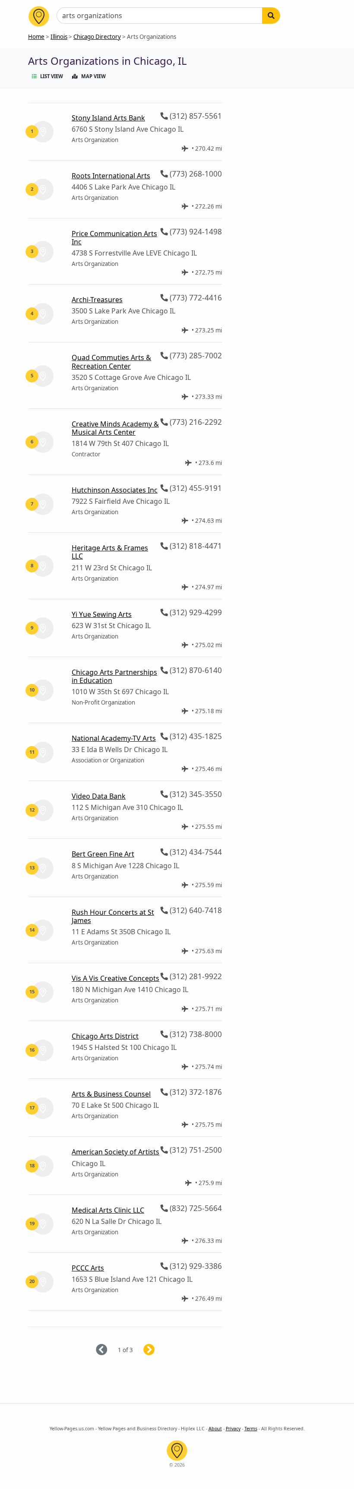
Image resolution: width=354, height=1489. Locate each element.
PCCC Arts (88, 1268)
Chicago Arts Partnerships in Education (114, 676)
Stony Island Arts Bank (108, 118)
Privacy (233, 1429)
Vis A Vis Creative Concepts (115, 978)
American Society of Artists (115, 1152)
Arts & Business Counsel (111, 1094)
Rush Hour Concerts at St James (113, 916)
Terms (250, 1429)
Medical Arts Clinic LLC (108, 1210)
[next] (159, 1350)
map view (93, 76)
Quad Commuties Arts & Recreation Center (111, 361)
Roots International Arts (111, 175)
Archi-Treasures (97, 299)
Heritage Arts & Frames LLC (110, 552)
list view (51, 76)
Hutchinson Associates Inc (115, 490)
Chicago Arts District (105, 1036)
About (215, 1429)
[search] (271, 15)
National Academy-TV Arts (114, 738)
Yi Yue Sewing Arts (102, 614)
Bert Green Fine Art (103, 854)
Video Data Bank (99, 796)
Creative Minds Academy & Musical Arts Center (115, 428)
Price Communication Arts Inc (114, 238)
